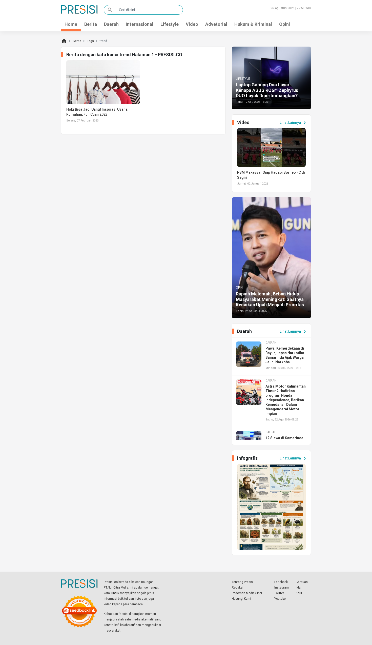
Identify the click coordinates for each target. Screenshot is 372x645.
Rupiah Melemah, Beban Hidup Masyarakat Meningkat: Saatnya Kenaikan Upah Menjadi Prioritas (270, 299)
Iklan (299, 587)
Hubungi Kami (241, 598)
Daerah (111, 24)
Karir (299, 593)
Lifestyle (169, 24)
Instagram (281, 587)
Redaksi (237, 587)
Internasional (139, 24)
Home (71, 24)
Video (192, 24)
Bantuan (302, 582)
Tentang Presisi (243, 582)
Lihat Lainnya (294, 123)
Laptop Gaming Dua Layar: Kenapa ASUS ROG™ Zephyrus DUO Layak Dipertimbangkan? (267, 90)
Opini (284, 24)
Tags (90, 41)
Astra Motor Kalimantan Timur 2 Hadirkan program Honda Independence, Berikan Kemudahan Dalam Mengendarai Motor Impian (285, 400)
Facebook (281, 582)
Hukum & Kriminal (253, 24)
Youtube (280, 598)
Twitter (279, 593)
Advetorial (216, 24)
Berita (90, 24)
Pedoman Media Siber (247, 593)
